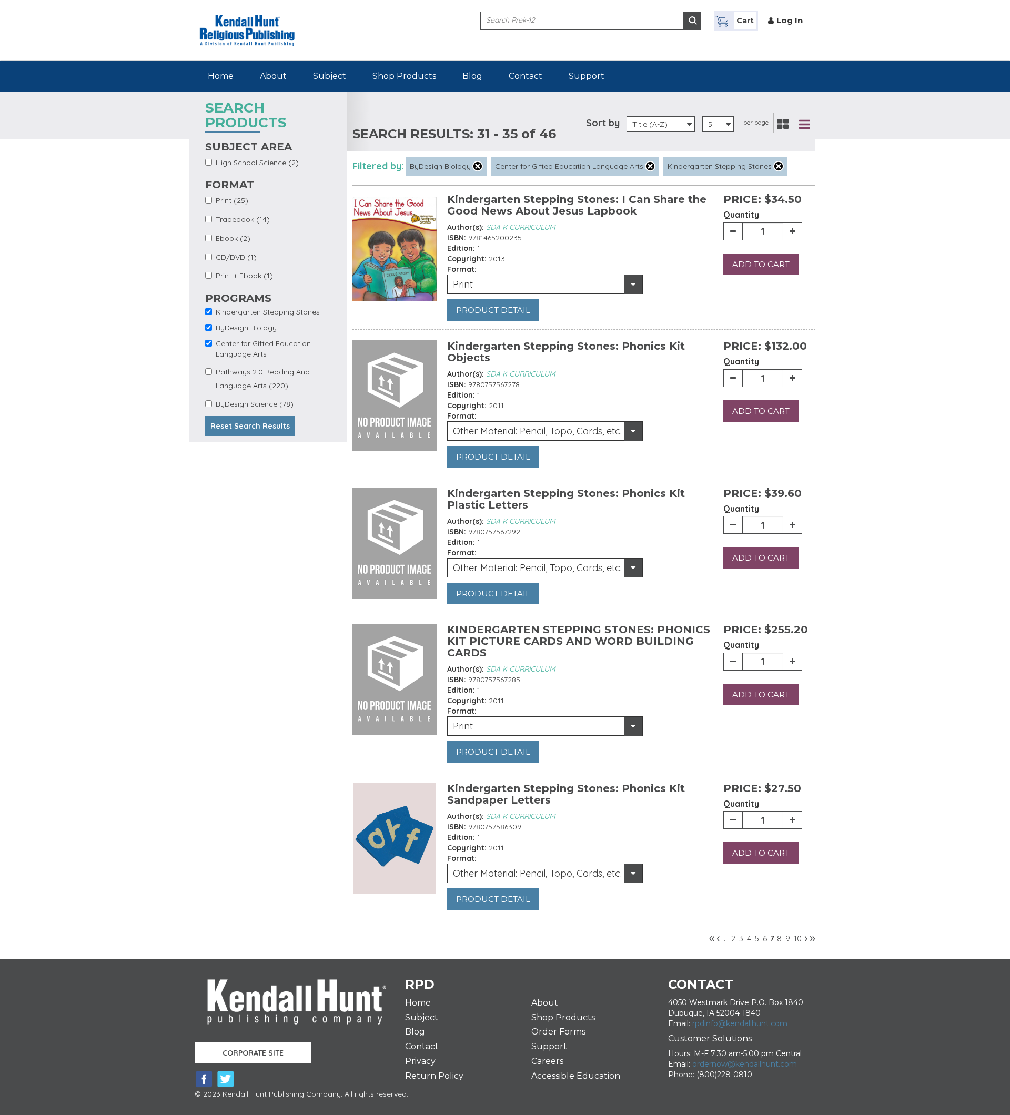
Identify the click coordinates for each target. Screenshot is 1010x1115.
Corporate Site (253, 1053)
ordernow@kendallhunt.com (744, 1064)
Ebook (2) (233, 238)
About (273, 76)
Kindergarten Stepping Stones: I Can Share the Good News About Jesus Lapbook (576, 205)
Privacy (420, 1061)
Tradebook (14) (243, 219)
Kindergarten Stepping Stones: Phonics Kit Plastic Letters (566, 499)
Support (586, 76)
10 (798, 938)
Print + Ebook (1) (244, 275)
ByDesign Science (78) (255, 404)
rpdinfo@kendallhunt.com (739, 1023)
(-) (477, 166)
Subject (329, 76)
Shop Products (404, 76)
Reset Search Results (250, 426)
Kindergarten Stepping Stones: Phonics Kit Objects (566, 352)
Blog (472, 76)
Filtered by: (377, 166)
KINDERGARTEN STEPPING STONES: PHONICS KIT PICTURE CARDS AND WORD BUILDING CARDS (578, 641)
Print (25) (232, 200)
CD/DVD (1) (236, 257)
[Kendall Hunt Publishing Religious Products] (247, 22)
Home (221, 76)
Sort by (603, 123)
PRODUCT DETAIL (493, 310)
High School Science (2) (257, 162)
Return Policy (434, 1076)
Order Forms (558, 1032)
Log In (789, 20)
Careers (547, 1061)
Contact (525, 76)
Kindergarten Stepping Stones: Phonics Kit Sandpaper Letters (566, 794)
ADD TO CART (761, 264)
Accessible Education (575, 1076)
